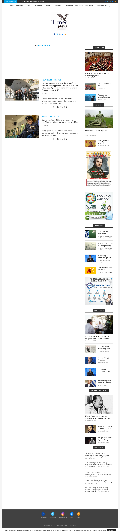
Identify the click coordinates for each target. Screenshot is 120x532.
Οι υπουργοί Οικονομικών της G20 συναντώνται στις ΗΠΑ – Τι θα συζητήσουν (98, 473)
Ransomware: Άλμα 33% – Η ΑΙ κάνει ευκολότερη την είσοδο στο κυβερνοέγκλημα (99, 481)
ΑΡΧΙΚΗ (12, 6)
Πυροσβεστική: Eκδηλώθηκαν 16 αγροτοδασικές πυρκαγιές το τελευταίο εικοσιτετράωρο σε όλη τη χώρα (97, 455)
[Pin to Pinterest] (60, 107)
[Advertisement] (41, 63)
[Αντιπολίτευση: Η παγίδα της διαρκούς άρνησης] (99, 61)
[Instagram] (110, 1)
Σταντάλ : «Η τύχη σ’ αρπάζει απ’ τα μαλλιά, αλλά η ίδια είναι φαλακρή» (105, 429)
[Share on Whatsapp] (64, 107)
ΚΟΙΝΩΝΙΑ (48, 6)
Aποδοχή (111, 530)
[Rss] (115, 1)
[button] (19, 1)
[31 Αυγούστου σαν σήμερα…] (99, 119)
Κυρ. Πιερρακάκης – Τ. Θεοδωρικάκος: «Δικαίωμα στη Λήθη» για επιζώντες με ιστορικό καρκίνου (96, 489)
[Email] (112, 1)
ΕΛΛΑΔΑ (29, 6)
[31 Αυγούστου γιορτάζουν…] (90, 143)
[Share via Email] (66, 107)
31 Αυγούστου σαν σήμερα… (96, 130)
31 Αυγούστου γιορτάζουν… (103, 142)
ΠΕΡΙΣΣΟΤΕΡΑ (89, 6)
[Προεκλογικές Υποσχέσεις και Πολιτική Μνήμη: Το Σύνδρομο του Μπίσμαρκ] (90, 97)
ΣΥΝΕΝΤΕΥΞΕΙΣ (79, 6)
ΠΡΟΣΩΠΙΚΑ (58, 6)
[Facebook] (105, 1)
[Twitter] (107, 1)
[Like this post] (53, 107)
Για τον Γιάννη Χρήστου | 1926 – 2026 (104, 348)
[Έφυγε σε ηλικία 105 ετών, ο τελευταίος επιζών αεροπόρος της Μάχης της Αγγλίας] (22, 126)
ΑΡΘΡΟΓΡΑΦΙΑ (69, 6)
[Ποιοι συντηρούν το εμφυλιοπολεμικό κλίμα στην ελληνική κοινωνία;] (90, 86)
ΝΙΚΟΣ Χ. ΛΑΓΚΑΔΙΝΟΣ (106, 236)
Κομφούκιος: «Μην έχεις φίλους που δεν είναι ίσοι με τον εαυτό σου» (105, 441)
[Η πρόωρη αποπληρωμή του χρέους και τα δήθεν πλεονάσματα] (90, 258)
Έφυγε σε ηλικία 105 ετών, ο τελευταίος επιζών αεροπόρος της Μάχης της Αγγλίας (60, 121)
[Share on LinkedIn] (62, 107)
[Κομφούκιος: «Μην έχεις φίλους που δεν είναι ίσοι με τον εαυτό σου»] (90, 440)
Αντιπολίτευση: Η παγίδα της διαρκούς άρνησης (97, 74)
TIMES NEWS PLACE (101, 6)
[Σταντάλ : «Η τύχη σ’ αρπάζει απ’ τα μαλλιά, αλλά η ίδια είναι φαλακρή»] (90, 429)
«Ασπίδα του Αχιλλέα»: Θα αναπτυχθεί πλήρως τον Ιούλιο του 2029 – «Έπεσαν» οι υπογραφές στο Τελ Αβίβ (98, 464)
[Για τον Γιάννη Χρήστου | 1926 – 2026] (90, 349)
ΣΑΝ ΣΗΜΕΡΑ (19, 6)
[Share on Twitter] (58, 107)
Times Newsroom (105, 260)
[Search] (109, 6)
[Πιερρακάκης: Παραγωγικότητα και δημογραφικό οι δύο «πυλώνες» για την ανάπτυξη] (90, 372)
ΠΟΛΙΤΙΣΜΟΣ (38, 6)
